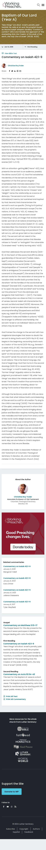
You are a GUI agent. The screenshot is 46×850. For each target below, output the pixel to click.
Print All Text (11, 696)
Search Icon (38, 5)
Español (16, 832)
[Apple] (11, 807)
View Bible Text (10, 53)
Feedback (28, 832)
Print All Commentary (16, 699)
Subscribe (10, 829)
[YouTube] (8, 807)
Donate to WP (12, 791)
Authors (36, 829)
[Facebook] (4, 807)
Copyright (23, 829)
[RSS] (15, 807)
